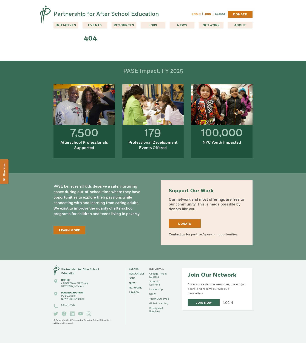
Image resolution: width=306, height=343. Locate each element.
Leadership (156, 289)
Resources (124, 25)
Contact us (177, 234)
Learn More (69, 230)
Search (220, 14)
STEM (152, 294)
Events (95, 25)
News (182, 25)
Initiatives (66, 25)
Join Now (204, 302)
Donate (240, 14)
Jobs (153, 25)
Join (208, 14)
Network (211, 25)
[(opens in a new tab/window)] (55, 313)
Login (196, 14)
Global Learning (158, 303)
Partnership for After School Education (106, 14)
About (240, 25)
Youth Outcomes (159, 299)
